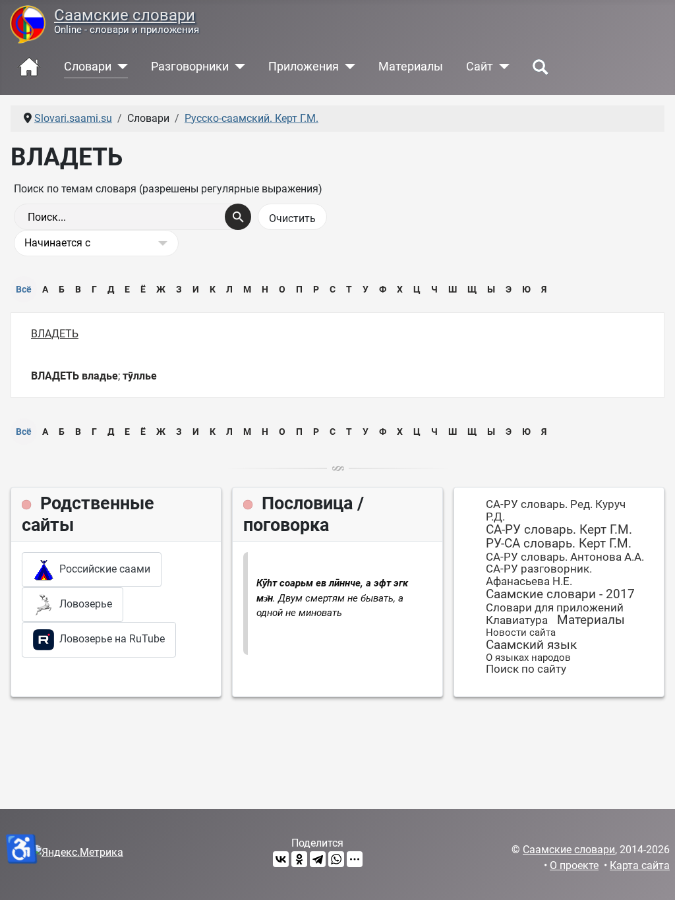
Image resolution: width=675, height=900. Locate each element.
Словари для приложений (555, 607)
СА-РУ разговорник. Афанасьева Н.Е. (539, 575)
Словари (87, 66)
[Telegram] (318, 859)
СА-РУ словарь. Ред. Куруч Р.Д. (556, 510)
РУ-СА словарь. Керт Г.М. (558, 543)
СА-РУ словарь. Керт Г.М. (559, 529)
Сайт (479, 66)
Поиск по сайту (526, 668)
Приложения (303, 66)
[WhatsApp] (336, 859)
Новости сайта (521, 632)
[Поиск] (238, 217)
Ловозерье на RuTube (109, 639)
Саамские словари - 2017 (560, 594)
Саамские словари (124, 14)
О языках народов (528, 657)
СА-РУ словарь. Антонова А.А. (565, 556)
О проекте (574, 865)
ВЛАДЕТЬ (54, 333)
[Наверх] (651, 875)
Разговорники (190, 66)
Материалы (410, 66)
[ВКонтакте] (281, 859)
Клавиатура (517, 620)
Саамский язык (531, 644)
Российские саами (102, 569)
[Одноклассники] (299, 859)
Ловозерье (83, 604)
